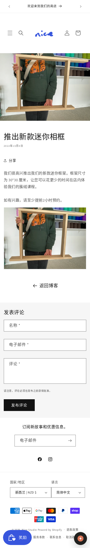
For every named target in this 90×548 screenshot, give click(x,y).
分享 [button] (12, 160)
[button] (10, 33)
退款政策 (72, 530)
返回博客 (49, 285)
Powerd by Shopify (50, 529)
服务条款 (39, 537)
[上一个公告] (9, 6)
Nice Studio (29, 529)
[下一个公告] (80, 6)
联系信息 (56, 537)
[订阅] (70, 440)
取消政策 (72, 537)
